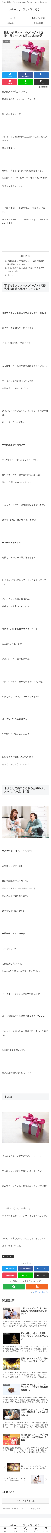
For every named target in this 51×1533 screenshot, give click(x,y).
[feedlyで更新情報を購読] (14, 1286)
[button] (41, 82)
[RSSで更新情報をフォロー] (37, 1286)
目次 (22, 255)
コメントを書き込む (25, 1500)
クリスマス (9, 1256)
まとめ (10, 275)
